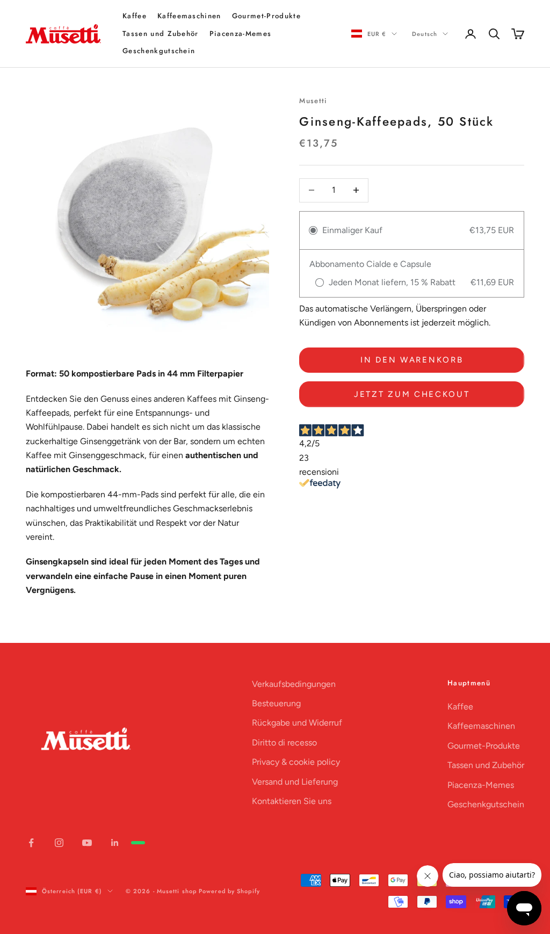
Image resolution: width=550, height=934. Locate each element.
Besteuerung (276, 703)
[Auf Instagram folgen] (59, 842)
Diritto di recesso (284, 742)
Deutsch (424, 34)
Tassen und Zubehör (160, 33)
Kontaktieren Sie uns (291, 801)
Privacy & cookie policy (296, 762)
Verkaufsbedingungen (294, 684)
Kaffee (134, 16)
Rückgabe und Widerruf (297, 723)
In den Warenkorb (411, 360)
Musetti (313, 101)
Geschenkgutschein (158, 51)
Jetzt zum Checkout (412, 394)
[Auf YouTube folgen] (87, 842)
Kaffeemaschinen (189, 16)
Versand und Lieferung (295, 782)
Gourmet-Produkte (266, 16)
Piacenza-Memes (240, 33)
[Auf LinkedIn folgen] (115, 842)
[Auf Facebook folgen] (31, 842)
